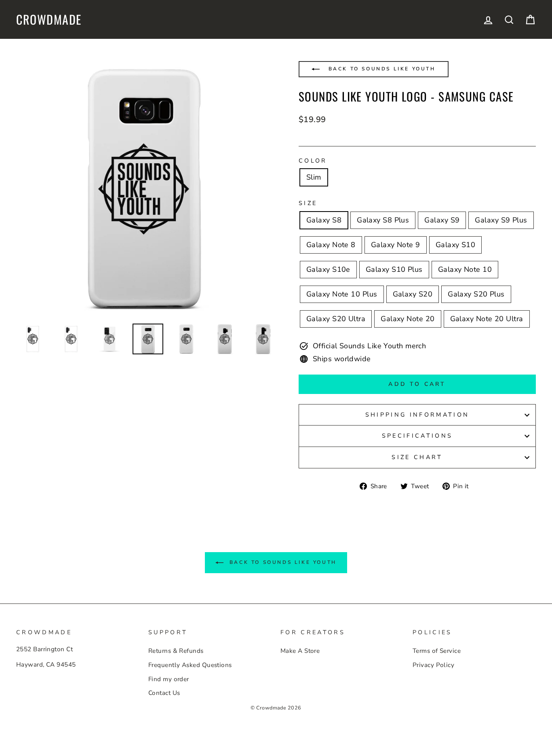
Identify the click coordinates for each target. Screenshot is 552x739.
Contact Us (164, 693)
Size (308, 203)
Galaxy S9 (441, 220)
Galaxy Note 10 (465, 269)
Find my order (168, 679)
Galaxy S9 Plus (501, 220)
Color (313, 161)
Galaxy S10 (456, 245)
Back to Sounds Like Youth (381, 69)
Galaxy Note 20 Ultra (486, 319)
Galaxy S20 (413, 294)
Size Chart (417, 457)
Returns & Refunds (176, 651)
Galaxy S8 (323, 220)
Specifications (417, 436)
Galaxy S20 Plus (476, 294)
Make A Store (300, 651)
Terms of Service (437, 651)
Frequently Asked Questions (190, 665)
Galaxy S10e (328, 269)
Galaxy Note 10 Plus (341, 294)
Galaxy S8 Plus (383, 220)
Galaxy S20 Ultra (335, 319)
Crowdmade (49, 19)
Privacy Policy (433, 665)
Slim (313, 177)
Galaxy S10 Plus (394, 269)
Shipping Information (417, 415)
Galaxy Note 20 (407, 319)
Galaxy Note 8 (331, 245)
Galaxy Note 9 (395, 245)
